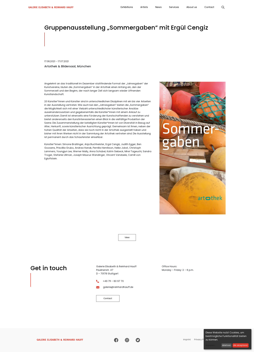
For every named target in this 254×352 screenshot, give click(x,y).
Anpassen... (211, 345)
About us (191, 7)
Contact (209, 7)
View (127, 237)
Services (174, 7)
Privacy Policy (201, 339)
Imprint (187, 339)
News (158, 7)
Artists (144, 7)
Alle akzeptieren (240, 345)
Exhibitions (127, 7)
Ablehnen (226, 345)
